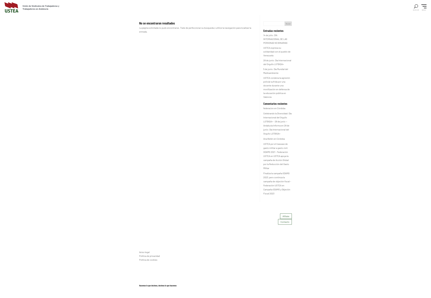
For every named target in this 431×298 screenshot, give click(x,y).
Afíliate (286, 216)
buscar (416, 10)
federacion (268, 108)
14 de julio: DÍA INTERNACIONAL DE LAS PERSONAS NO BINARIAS (275, 39)
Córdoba (281, 108)
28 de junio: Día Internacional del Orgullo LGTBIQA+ (276, 129)
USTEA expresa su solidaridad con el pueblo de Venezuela (276, 51)
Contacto (284, 221)
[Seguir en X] (290, 252)
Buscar (288, 24)
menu (424, 10)
